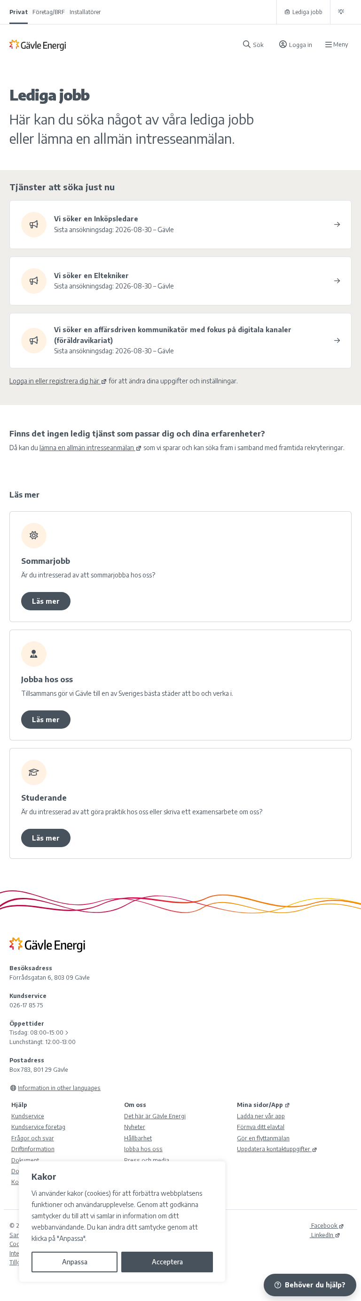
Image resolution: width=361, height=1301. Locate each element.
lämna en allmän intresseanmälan (86, 448)
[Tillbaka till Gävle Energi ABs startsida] (122, 45)
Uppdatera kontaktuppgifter (273, 1149)
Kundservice (27, 1116)
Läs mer (46, 601)
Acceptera (167, 1262)
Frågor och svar (32, 1138)
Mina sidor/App (260, 1104)
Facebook (323, 1225)
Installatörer (85, 12)
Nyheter (134, 1126)
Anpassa (74, 1262)
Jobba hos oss (143, 1149)
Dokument (25, 1160)
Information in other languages (59, 1087)
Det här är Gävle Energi (155, 1116)
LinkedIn (321, 1235)
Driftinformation (33, 1149)
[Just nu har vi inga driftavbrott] (341, 12)
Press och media (146, 1160)
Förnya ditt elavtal (260, 1126)
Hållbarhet (138, 1138)
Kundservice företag (38, 1126)
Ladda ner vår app (261, 1116)
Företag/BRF (48, 12)
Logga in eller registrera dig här (54, 381)
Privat (18, 12)
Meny (340, 44)
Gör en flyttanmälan (263, 1138)
